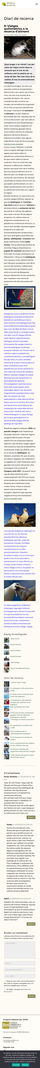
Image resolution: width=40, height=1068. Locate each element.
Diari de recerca (21, 35)
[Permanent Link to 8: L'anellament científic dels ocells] (6, 729)
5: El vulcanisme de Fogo (19, 707)
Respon (31, 817)
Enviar (31, 996)
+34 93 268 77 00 (8, 1042)
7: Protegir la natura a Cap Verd (22, 719)
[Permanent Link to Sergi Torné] (6, 642)
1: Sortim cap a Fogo (18, 682)
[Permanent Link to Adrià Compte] (6, 660)
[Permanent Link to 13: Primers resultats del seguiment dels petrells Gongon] (6, 753)
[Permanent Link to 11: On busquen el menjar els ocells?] (6, 741)
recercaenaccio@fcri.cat (11, 1040)
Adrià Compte (15, 656)
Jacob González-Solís (13, 499)
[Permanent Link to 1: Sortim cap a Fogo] (6, 686)
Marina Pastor (15, 650)
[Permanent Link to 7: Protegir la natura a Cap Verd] (6, 723)
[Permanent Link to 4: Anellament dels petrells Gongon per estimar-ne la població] (6, 704)
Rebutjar (25, 1065)
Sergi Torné (14, 639)
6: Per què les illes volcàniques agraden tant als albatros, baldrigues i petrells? (22, 715)
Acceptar (16, 1065)
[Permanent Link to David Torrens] (6, 648)
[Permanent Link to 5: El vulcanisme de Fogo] (6, 711)
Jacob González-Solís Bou (20, 668)
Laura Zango (15, 662)
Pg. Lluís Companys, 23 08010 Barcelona (16, 1032)
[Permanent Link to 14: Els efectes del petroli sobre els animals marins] (6, 759)
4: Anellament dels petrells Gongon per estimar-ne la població (20, 702)
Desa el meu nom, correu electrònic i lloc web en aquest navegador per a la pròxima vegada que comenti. (19, 983)
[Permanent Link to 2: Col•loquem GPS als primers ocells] (6, 692)
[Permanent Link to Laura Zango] (6, 666)
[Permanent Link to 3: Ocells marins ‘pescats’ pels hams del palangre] (6, 698)
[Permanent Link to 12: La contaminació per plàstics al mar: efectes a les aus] (6, 747)
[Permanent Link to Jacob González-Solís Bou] (6, 672)
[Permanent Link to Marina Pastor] (6, 654)
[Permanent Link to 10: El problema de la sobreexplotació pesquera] (6, 735)
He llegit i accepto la (17, 990)
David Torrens (15, 645)
